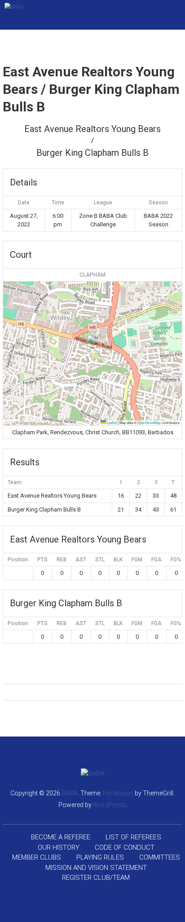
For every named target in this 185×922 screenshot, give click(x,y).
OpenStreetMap (149, 422)
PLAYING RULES (100, 857)
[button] (92, 344)
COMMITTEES (159, 857)
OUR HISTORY (58, 847)
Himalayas (118, 793)
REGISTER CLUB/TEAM (96, 877)
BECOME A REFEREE (60, 837)
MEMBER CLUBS (36, 857)
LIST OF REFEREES (133, 837)
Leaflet (111, 422)
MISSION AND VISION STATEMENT (96, 868)
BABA (70, 793)
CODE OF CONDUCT (124, 847)
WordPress (109, 804)
